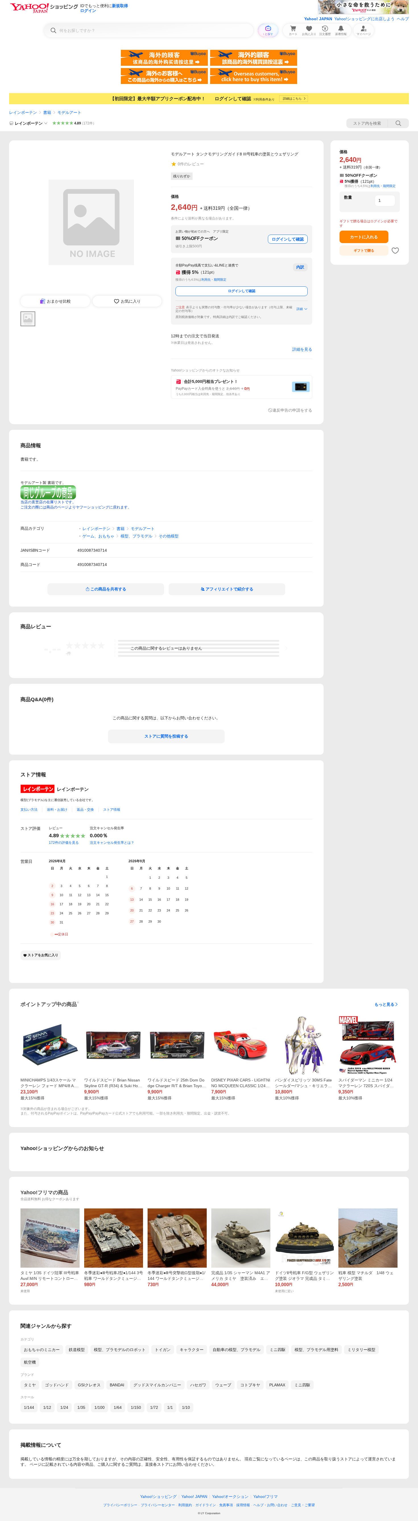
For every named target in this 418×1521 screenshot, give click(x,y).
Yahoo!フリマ (265, 1496)
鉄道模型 (77, 1349)
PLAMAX (277, 1385)
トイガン (163, 1349)
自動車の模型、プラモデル (236, 1349)
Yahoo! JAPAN (318, 19)
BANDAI (117, 1385)
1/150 (136, 1407)
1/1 (170, 1407)
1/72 (154, 1407)
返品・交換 (85, 810)
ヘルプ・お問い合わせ (270, 1505)
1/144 (29, 1407)
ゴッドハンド (57, 1385)
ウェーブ (223, 1385)
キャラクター (192, 1349)
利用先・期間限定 (213, 279)
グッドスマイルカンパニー (157, 1385)
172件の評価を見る (64, 843)
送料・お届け (57, 810)
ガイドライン (205, 1505)
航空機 (30, 1362)
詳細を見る (302, 349)
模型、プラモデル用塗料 (316, 1349)
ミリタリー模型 (361, 1349)
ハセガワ (198, 1385)
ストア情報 (111, 810)
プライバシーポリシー (120, 1505)
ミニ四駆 (277, 1349)
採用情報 (243, 1505)
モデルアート (69, 112)
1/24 (64, 1407)
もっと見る (384, 1004)
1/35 (81, 1407)
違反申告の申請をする (292, 410)
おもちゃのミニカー (42, 1349)
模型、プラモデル (136, 536)
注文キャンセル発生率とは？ (112, 843)
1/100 (99, 1407)
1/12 (47, 1407)
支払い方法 (29, 810)
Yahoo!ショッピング (158, 1496)
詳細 (300, 309)
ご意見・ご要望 (303, 1505)
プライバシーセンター (158, 1505)
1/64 (118, 1407)
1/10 (186, 1407)
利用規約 (185, 1505)
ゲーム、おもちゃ (98, 536)
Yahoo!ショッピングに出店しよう (364, 19)
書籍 (47, 112)
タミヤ (30, 1385)
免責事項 (226, 1505)
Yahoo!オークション (230, 1496)
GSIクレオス (89, 1385)
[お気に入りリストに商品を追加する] (395, 250)
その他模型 (169, 536)
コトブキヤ (250, 1385)
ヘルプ (403, 19)
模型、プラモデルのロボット (120, 1349)
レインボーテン (23, 112)
